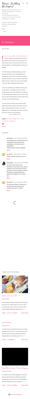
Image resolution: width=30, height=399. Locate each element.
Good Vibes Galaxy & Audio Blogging (15, 368)
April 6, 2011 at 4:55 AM (20, 138)
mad (7, 118)
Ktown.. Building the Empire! (11, 5)
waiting (12, 121)
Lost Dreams (6, 322)
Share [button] (4, 126)
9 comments (11, 339)
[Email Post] (3, 124)
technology (6, 121)
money (15, 118)
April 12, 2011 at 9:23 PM (20, 182)
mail (10, 118)
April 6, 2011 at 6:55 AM (20, 154)
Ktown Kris (10, 154)
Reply (8, 150)
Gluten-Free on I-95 (9, 295)
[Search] (23, 3)
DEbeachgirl (10, 162)
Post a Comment (12, 313)
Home (4, 31)
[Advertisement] (15, 225)
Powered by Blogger (16, 394)
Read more (24, 313)
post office (20, 118)
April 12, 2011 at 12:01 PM (21, 162)
